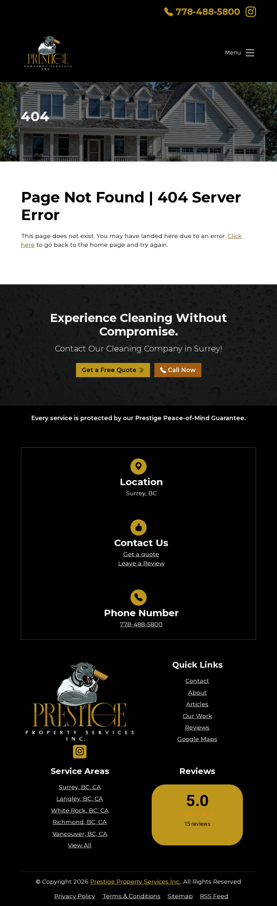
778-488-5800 (208, 11)
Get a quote (141, 554)
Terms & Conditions (131, 896)
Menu (233, 52)
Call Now (181, 369)
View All (80, 845)
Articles (197, 704)
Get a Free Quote (110, 369)
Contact (197, 680)
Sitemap (180, 896)
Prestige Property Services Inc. (135, 881)
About (197, 692)
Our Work (197, 715)
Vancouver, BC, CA (79, 833)
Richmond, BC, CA (80, 821)
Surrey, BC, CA (80, 787)
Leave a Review (141, 563)
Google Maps (197, 738)
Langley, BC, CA (79, 798)
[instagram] (251, 12)
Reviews (197, 727)
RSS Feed (214, 896)
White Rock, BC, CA (80, 810)
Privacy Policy (74, 896)
